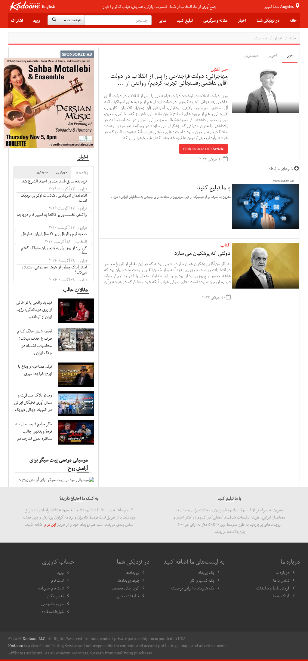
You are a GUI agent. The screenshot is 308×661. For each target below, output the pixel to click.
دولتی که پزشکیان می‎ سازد (202, 253)
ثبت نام (57, 580)
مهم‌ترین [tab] (251, 55)
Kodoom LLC (34, 638)
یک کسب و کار (202, 580)
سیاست (260, 37)
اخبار (278, 37)
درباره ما (282, 572)
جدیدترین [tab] (42, 172)
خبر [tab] (290, 55)
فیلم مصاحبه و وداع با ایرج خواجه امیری (35, 370)
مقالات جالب (75, 289)
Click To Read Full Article (203, 149)
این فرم (50, 524)
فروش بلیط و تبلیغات (272, 588)
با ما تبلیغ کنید (214, 187)
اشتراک (17, 20)
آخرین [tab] (272, 55)
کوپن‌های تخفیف (125, 588)
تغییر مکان (55, 595)
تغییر (279, 6)
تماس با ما (281, 580)
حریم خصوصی (52, 603)
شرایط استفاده (53, 611)
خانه (293, 20)
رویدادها (132, 572)
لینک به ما (281, 595)
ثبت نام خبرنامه (51, 588)
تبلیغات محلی (127, 595)
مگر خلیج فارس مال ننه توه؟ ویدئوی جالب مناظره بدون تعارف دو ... (33, 434)
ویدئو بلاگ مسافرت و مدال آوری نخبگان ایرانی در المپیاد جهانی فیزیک (33, 402)
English (48, 6)
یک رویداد (206, 572)
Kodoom (15, 645)
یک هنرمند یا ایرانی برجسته (192, 588)
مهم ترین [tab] (61, 172)
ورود (36, 20)
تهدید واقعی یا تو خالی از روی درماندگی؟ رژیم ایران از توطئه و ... (34, 309)
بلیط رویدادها (128, 580)
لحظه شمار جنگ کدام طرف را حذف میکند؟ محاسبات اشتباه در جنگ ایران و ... (34, 341)
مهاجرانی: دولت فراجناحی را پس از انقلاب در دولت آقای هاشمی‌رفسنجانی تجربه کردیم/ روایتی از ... (169, 79)
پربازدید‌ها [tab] (82, 172)
